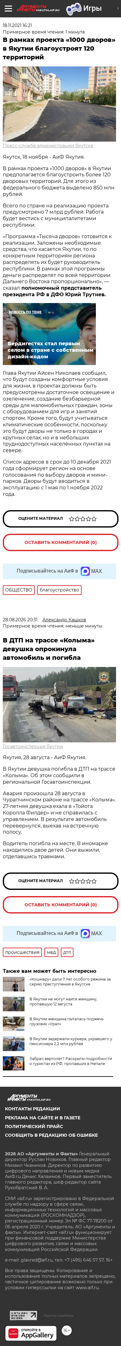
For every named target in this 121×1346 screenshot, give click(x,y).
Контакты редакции (32, 1109)
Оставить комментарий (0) (61, 542)
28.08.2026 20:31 (20, 620)
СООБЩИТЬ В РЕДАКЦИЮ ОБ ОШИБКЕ (51, 1135)
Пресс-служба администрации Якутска (48, 145)
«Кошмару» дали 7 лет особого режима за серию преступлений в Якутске (70, 981)
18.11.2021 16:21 (17, 25)
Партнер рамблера (58, 1315)
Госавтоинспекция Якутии (33, 746)
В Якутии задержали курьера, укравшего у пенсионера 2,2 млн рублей (70, 1041)
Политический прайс (34, 1126)
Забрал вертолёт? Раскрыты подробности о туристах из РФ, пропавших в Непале (70, 1061)
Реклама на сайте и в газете (42, 1118)
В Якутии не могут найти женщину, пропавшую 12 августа (63, 1001)
